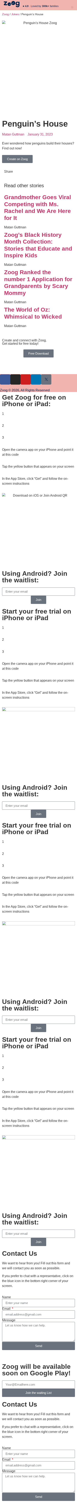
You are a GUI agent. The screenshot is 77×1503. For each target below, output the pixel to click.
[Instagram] (15, 379)
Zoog (5, 14)
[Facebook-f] (5, 379)
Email (6, 1308)
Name (6, 1297)
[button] (72, 7)
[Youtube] (26, 379)
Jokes (15, 14)
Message (8, 1320)
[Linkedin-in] (36, 379)
